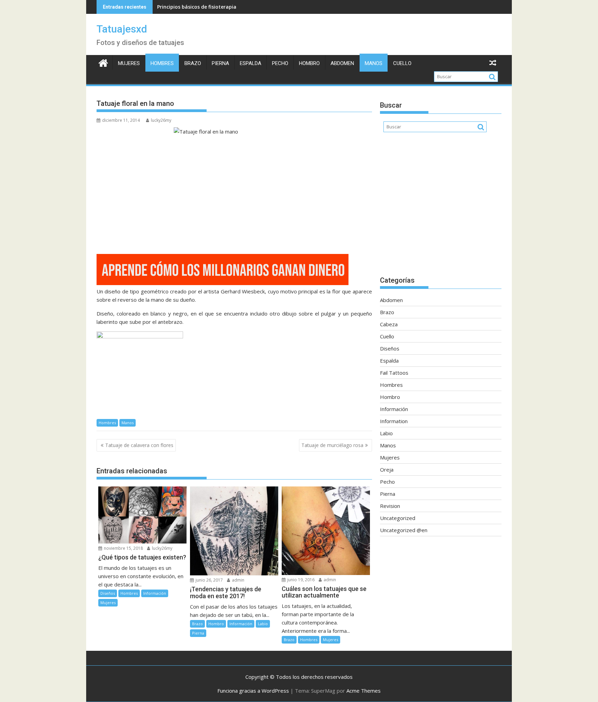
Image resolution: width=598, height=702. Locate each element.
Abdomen (342, 63)
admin (237, 580)
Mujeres (129, 63)
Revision (390, 505)
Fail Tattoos (394, 372)
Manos (373, 63)
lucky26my (161, 120)
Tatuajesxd (122, 29)
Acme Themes (363, 690)
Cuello (402, 63)
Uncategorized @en (403, 530)
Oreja (386, 469)
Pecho (280, 63)
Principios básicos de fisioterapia (196, 6)
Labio (263, 623)
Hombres (162, 63)
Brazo (192, 63)
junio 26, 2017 (208, 580)
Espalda (250, 63)
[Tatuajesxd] (103, 62)
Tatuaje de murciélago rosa (332, 445)
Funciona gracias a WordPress (253, 690)
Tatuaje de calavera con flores (139, 445)
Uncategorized (397, 517)
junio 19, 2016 (300, 580)
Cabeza (389, 324)
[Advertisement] (440, 207)
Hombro (309, 63)
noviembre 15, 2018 (123, 548)
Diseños (107, 593)
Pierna (220, 63)
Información (154, 593)
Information (394, 421)
